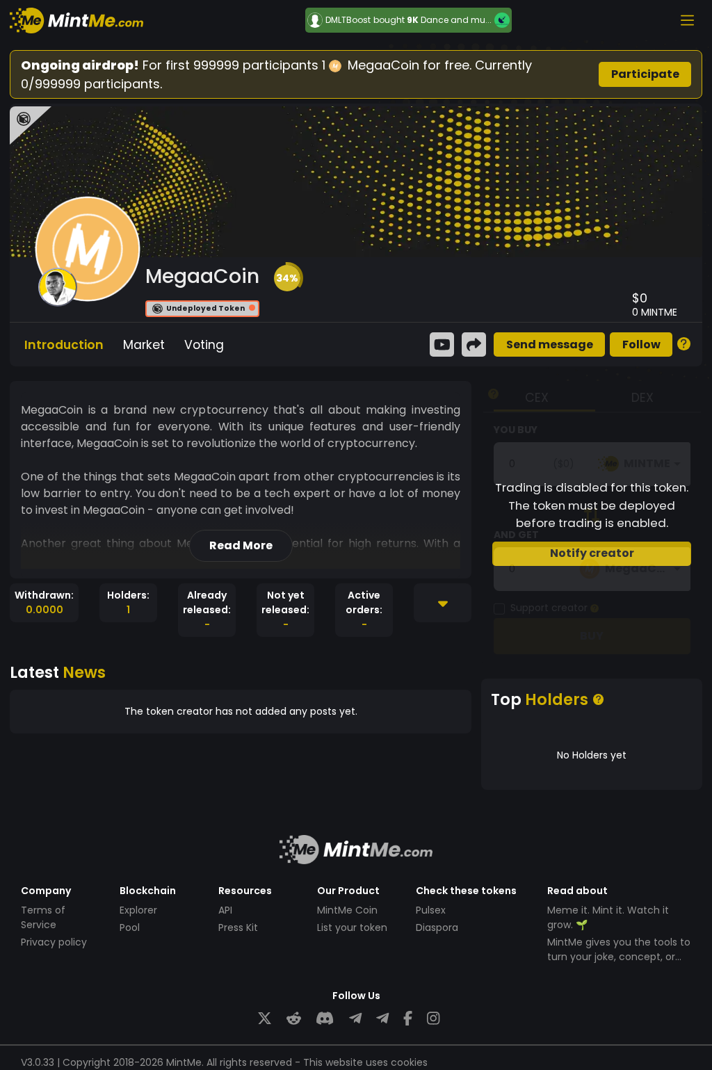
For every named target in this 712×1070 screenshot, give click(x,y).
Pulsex (431, 910)
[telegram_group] (355, 1019)
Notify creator (592, 553)
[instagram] (433, 1019)
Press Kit (238, 927)
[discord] (325, 1019)
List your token (352, 927)
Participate (645, 74)
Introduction (64, 345)
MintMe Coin (347, 910)
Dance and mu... (456, 20)
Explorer (138, 910)
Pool (130, 927)
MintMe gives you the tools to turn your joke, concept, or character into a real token (618, 956)
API (225, 910)
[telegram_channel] (382, 1019)
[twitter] (264, 1019)
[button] (287, 278)
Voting (204, 345)
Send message (549, 344)
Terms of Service (43, 917)
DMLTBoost (348, 20)
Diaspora (437, 927)
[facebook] (407, 1019)
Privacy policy (54, 942)
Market (144, 345)
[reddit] (293, 1019)
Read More (241, 545)
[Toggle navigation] (687, 20)
